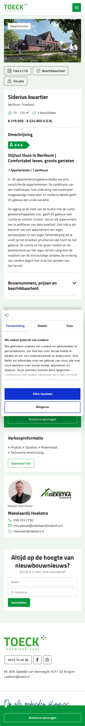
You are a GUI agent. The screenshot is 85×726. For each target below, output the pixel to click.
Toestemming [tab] (15, 326)
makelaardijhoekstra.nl (28, 531)
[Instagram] (47, 659)
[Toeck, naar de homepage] (15, 7)
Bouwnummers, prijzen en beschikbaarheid (32, 286)
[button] (42, 40)
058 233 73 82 (23, 520)
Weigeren (42, 407)
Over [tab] (69, 326)
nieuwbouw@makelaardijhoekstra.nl (38, 525)
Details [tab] (42, 326)
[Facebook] (37, 659)
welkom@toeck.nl (18, 676)
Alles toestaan (42, 394)
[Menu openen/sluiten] (76, 7)
